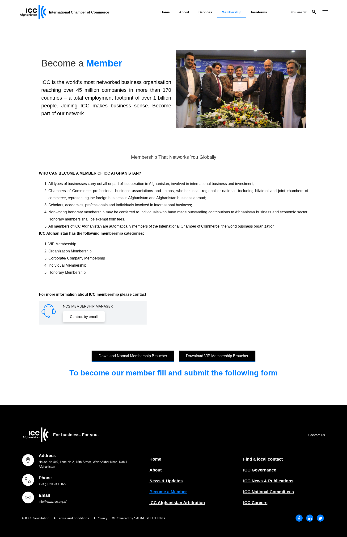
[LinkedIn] (309, 518)
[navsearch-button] (314, 12)
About (184, 12)
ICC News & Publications (268, 481)
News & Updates (166, 481)
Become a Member (168, 491)
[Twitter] (320, 518)
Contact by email (84, 316)
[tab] (298, 12)
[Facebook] (299, 518)
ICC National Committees (268, 491)
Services (205, 12)
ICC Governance (259, 470)
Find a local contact (263, 459)
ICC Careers (255, 502)
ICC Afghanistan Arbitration (177, 502)
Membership (231, 12)
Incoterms (259, 12)
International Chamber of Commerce (79, 12)
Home (165, 12)
